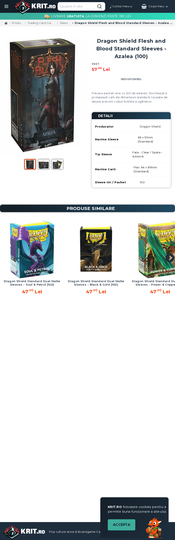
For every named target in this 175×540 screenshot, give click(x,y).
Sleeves (65, 23)
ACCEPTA (121, 525)
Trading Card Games (41, 23)
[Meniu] (6, 6)
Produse (17, 23)
